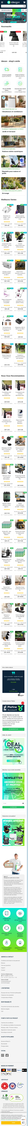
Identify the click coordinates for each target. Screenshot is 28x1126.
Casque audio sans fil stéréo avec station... (6, 561)
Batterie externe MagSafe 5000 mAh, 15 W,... (20, 217)
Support (3, 967)
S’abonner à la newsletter (7, 995)
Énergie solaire (4, 1046)
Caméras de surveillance (7, 1022)
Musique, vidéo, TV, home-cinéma (9, 1027)
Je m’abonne (13, 807)
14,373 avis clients (13, 691)
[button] (2, 45)
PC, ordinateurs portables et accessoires (11, 1025)
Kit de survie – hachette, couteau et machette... (20, 273)
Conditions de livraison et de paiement (10, 960)
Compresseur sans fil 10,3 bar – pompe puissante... (7, 245)
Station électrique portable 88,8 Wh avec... (20, 616)
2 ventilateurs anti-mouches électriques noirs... (20, 394)
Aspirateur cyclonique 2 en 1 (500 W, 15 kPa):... (20, 301)
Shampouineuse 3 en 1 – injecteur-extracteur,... (20, 449)
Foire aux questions (6, 965)
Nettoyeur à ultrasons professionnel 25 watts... (7, 616)
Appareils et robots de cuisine (8, 1030)
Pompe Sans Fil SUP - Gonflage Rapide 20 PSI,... (20, 477)
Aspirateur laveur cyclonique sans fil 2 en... (20, 589)
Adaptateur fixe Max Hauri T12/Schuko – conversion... (7, 449)
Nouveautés (4, 1043)
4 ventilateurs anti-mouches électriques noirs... (6, 394)
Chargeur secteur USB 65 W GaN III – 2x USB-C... (6, 273)
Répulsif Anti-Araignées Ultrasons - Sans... (7, 589)
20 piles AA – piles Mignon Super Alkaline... (6, 533)
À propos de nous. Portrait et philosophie (11, 992)
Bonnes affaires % (5, 1041)
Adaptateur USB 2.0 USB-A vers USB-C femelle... (20, 329)
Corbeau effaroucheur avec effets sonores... (20, 245)
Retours (3, 963)
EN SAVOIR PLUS (13, 729)
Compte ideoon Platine (6, 997)
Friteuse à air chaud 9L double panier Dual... (20, 533)
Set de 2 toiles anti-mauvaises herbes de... (14, 44)
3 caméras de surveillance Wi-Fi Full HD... (6, 644)
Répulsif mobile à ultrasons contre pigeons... (6, 505)
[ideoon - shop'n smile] (13, 2)
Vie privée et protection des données (10, 1006)
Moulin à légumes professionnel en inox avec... (6, 357)
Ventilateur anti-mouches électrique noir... (7, 421)
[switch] (23, 1123)
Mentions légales (5, 1009)
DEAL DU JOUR (16, 10)
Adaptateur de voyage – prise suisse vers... (6, 217)
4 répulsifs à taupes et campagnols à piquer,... (20, 644)
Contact (3, 970)
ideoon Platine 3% (7, 10)
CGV (2, 1011)
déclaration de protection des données (9, 1119)
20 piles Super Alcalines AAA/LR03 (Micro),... (20, 561)
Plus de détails (13, 682)
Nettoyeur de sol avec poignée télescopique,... (7, 477)
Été (23, 10)
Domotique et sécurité (6, 1032)
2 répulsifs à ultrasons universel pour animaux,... (20, 357)
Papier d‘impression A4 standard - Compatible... (7, 301)
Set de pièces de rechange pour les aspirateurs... (6, 329)
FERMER (13, 1122)
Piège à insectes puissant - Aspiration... (20, 421)
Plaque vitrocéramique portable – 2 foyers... (20, 505)
